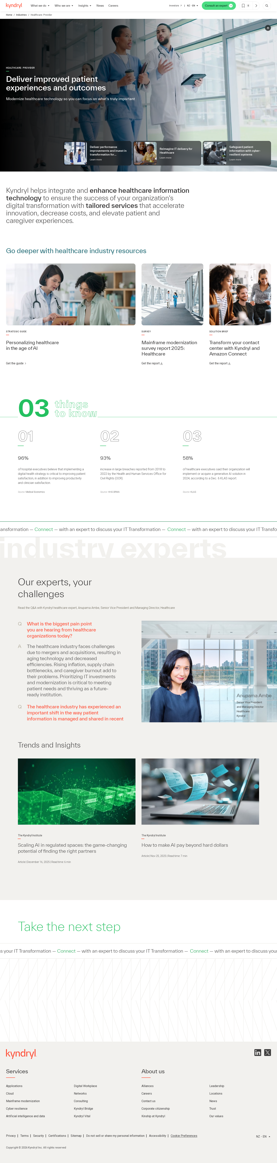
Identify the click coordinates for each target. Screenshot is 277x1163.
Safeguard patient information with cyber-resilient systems (244, 150)
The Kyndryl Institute (30, 835)
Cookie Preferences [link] (184, 1136)
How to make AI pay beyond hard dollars (185, 845)
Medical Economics (35, 492)
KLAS (193, 492)
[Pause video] (268, 28)
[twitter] (267, 1052)
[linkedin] (257, 1052)
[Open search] (267, 6)
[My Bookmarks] (256, 6)
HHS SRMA (114, 492)
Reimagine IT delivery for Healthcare (176, 150)
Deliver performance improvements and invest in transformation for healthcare (108, 150)
